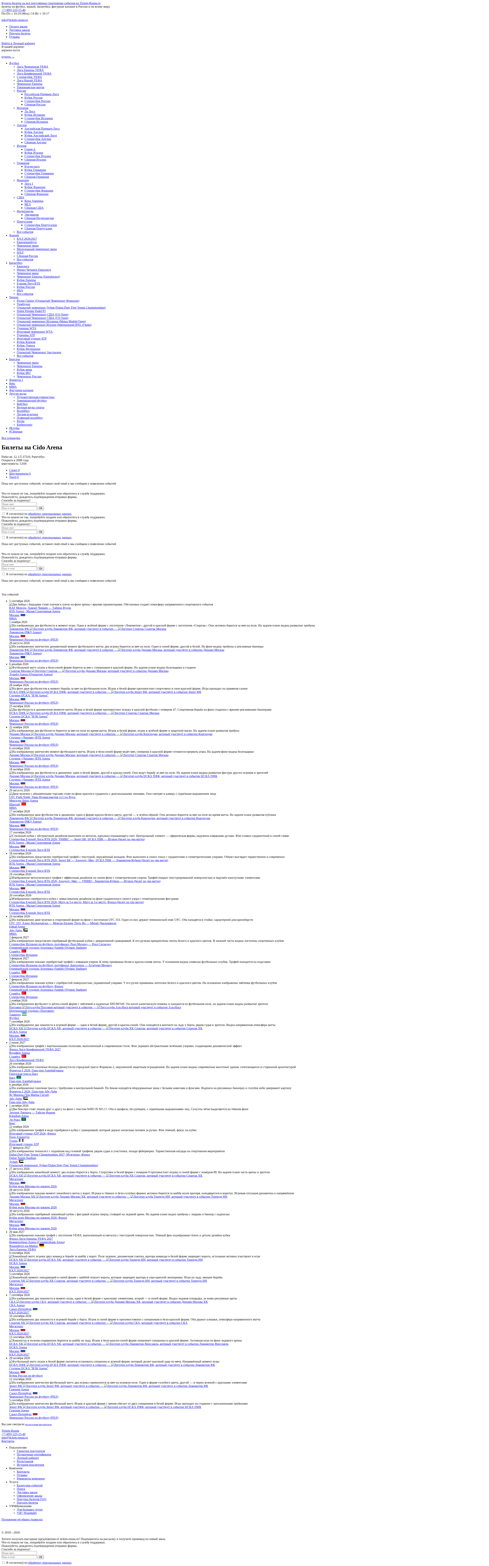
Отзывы (14, 36)
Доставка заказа (19, 30)
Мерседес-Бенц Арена (23, 800)
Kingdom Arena (19, 1116)
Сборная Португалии (38, 228)
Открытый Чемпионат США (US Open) (42, 314)
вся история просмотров (38, 1424)
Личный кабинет (28, 1457)
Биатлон (14, 359)
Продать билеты (19, 33)
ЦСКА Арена (18, 1031)
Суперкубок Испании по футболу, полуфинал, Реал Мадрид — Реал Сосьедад (60, 944)
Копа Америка (33, 201)
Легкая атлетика (27, 414)
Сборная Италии (35, 159)
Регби (20, 421)
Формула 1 (16, 380)
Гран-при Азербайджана (25, 1081)
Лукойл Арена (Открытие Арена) (31, 674)
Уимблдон (23, 304)
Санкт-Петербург (20, 1309)
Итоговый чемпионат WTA (35, 331)
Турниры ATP (26, 335)
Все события (25, 231)
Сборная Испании (36, 121)
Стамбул (14, 951)
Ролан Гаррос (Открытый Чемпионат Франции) (48, 300)
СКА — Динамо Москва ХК (108, 1301)
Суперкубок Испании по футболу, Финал (36, 986)
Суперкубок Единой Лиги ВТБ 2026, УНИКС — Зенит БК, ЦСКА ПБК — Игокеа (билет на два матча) (77, 839)
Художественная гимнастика (35, 397)
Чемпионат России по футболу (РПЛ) (33, 639)
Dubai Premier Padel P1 (31, 311)
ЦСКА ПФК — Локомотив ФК (112, 1365)
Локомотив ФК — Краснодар (109, 818)
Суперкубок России (37, 101)
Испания (22, 108)
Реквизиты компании (31, 1478)
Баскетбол (15, 262)
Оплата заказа (18, 26)
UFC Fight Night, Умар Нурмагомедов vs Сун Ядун (42, 797)
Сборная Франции (36, 194)
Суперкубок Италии (37, 156)
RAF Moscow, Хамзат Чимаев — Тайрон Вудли (40, 607)
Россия (21, 90)
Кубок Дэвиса (26, 345)
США (20, 197)
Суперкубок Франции (38, 190)
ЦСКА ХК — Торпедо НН (106, 1259)
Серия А (30, 149)
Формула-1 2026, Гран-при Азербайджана (36, 1070)
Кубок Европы (26, 280)
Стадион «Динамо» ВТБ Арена (29, 737)
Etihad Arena (17, 926)
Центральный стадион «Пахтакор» (31, 1010)
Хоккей (14, 235)
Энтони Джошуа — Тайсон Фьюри (32, 1112)
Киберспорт (24, 424)
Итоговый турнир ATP (32, 338)
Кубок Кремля (26, 342)
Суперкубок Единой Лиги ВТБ (29, 850)
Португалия (24, 221)
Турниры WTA (26, 328)
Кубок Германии (35, 170)
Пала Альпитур (19, 1137)
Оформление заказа (29, 1495)
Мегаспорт (16, 1179)
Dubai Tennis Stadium (22, 1158)
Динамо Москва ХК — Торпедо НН (118, 1196)
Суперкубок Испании (38, 118)
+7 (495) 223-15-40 (13, 10)
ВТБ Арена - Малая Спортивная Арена (34, 611)
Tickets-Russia (10, 1430)
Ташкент (14, 1014)
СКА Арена (17, 1305)
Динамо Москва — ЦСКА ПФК (113, 776)
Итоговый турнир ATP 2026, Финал (32, 1133)
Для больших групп (30, 1509)
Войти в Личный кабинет (18, 43)
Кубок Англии (33, 132)
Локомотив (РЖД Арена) (25, 632)
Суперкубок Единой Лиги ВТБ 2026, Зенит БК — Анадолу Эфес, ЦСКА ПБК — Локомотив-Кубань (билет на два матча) (88, 860)
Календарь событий (30, 1485)
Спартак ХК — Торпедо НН (108, 1280)
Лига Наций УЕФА (29, 80)
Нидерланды (25, 211)
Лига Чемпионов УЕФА (32, 66)
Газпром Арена (19, 1389)
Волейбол (23, 410)
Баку (12, 1077)
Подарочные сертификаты (34, 1454)
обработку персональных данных (50, 513)
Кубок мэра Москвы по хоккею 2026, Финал (38, 1217)
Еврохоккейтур (27, 242)
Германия (23, 163)
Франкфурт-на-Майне (23, 1246)
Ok (40, 508)
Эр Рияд (14, 1119)
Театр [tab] (14, 477)
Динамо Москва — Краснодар (110, 734)
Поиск (21, 1488)
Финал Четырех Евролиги (34, 269)
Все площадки (11, 438)
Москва (14, 615)
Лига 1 (28, 183)
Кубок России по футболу (26, 1375)
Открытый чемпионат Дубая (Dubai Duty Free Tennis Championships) (61, 307)
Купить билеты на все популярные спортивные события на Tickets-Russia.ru (51, 3)
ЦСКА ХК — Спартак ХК (105, 1028)
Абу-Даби (15, 930)
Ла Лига (29, 111)
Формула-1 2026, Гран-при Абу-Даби (33, 1091)
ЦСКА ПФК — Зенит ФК (105, 692)
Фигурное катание (21, 390)
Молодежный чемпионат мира (37, 249)
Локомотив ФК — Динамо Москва (116, 650)
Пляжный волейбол (30, 417)
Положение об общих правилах (22, 1519)
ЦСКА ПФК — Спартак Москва (84, 713)
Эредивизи (31, 214)
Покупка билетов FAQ (31, 1499)
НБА (20, 290)
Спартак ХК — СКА (98, 1322)
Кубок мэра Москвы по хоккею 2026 (33, 1186)
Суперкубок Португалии (40, 225)
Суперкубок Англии (37, 139)
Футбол (14, 63)
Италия (21, 145)
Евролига (23, 266)
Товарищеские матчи (30, 87)
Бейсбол (22, 404)
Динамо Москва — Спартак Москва (88, 755)
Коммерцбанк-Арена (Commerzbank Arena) (37, 1242)
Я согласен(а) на (38, 513)
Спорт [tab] (14, 470)
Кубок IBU (24, 373)
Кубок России (33, 97)
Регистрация (25, 1461)
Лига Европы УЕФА (30, 70)
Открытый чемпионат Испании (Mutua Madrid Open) (51, 321)
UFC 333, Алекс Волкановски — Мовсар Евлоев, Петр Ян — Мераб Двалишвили (62, 923)
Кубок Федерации (28, 349)
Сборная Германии (36, 176)
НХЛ (20, 252)
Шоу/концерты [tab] (20, 473)
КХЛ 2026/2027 (27, 238)
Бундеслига (32, 166)
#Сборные (16, 431)
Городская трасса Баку (23, 1073)
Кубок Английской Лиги (40, 135)
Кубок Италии (33, 152)
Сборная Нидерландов (39, 218)
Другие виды (17, 393)
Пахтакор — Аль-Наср (95, 1007)
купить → (8, 56)
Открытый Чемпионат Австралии (39, 352)
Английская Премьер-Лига (42, 128)
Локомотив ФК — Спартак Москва (87, 628)
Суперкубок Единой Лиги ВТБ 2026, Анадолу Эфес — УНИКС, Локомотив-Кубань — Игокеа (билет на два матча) (84, 881)
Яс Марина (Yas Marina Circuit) (29, 1095)
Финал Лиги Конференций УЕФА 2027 (35, 1049)
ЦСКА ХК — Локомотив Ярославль (118, 1344)
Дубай (13, 1161)
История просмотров (30, 1464)
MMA (13, 386)
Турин (13, 1140)
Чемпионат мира (28, 245)
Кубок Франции (34, 187)
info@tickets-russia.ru (15, 20)
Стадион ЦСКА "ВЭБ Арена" (28, 695)
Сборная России (35, 104)
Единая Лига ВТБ (28, 283)
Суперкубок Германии (39, 173)
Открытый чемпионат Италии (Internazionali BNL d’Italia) (54, 324)
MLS (27, 204)
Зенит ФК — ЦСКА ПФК (105, 1407)
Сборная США (34, 207)
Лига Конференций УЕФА (34, 73)
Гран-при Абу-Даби (22, 1102)
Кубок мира (24, 369)
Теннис (14, 297)
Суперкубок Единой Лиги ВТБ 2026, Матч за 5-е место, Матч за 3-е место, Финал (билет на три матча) (76, 902)
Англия (22, 125)
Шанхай (14, 804)
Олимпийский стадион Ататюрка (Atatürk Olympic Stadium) (48, 947)
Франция (23, 180)
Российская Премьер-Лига (41, 94)
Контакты (8, 1441)
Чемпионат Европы (29, 83)
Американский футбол (32, 400)
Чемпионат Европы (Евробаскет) (38, 276)
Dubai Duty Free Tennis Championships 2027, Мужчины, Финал (49, 1154)
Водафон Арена (19, 1052)
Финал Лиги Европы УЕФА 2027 (31, 1238)
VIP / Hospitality (27, 1513)
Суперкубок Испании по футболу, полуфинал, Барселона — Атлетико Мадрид (60, 965)
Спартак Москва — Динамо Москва (88, 671)
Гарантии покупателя (31, 1451)
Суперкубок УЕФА (29, 77)
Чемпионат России (29, 376)
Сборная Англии (35, 142)
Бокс (12, 383)
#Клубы (14, 428)
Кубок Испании (34, 114)
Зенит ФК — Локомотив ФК (108, 1386)
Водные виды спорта (30, 407)
